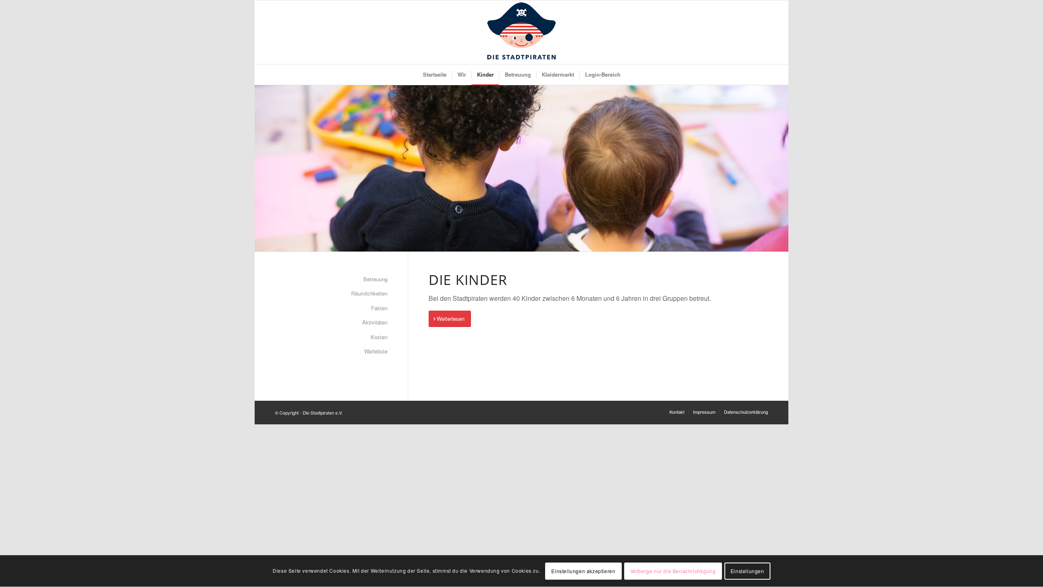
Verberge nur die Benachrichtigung (673, 570)
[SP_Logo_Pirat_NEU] (521, 32)
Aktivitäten (374, 322)
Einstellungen (747, 570)
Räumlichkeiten (369, 293)
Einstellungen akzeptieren (583, 570)
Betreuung (375, 279)
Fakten (379, 308)
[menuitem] (435, 74)
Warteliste (375, 351)
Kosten (379, 337)
